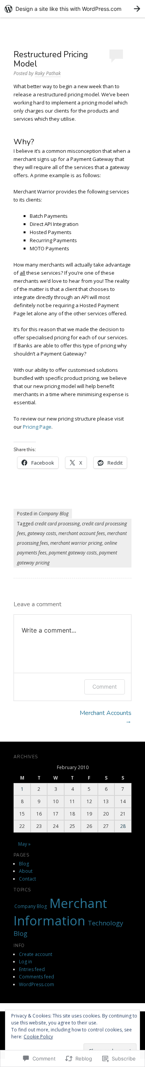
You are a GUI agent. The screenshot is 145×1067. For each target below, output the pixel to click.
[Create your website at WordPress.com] (72, 8)
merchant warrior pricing (76, 543)
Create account (35, 954)
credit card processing (57, 523)
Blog (24, 863)
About (25, 871)
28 (123, 826)
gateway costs (41, 533)
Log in (25, 961)
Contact (27, 878)
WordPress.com (36, 984)
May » (24, 844)
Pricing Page (37, 426)
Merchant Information (60, 911)
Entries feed (32, 969)
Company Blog (53, 513)
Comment (104, 686)
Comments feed (36, 976)
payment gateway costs (73, 552)
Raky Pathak (48, 73)
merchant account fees (81, 533)
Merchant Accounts (105, 717)
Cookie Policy (38, 1036)
